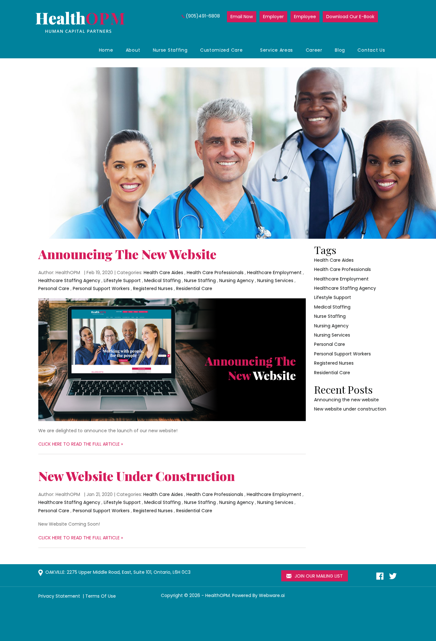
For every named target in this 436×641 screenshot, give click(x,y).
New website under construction (136, 475)
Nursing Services (275, 280)
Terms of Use (100, 596)
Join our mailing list (318, 576)
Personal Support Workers (101, 288)
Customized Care (221, 50)
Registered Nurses (153, 288)
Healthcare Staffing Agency (69, 280)
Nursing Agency (236, 280)
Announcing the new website (127, 253)
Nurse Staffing (170, 50)
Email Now (241, 16)
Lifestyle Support (122, 280)
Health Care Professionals (215, 272)
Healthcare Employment (274, 272)
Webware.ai (272, 595)
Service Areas (276, 50)
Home (106, 50)
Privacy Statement (59, 596)
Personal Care (53, 288)
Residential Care (194, 288)
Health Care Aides (163, 272)
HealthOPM (217, 595)
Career (314, 50)
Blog (340, 50)
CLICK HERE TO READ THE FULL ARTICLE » (80, 444)
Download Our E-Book (350, 16)
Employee (305, 16)
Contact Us (371, 50)
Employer (273, 16)
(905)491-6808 (203, 16)
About (133, 50)
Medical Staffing (162, 280)
